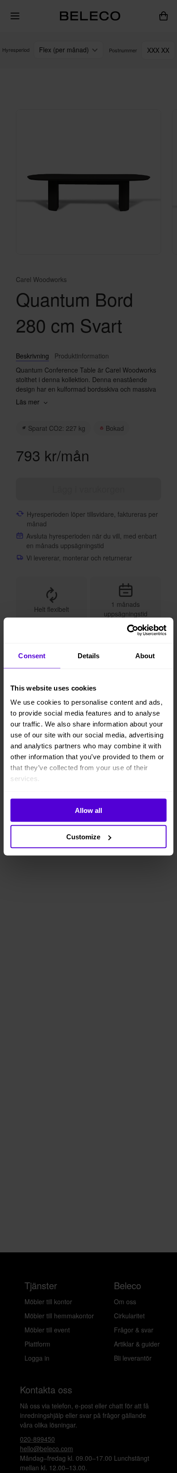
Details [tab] (89, 655)
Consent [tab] (31, 655)
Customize (83, 837)
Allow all (88, 810)
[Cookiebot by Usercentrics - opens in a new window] (127, 630)
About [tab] (145, 655)
